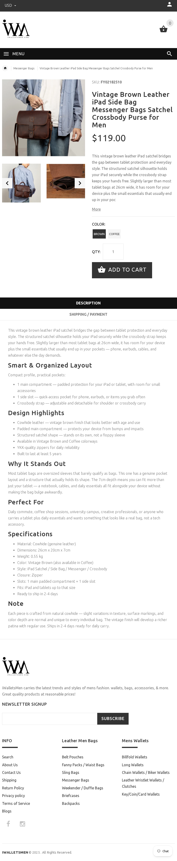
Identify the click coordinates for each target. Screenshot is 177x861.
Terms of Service (16, 803)
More (96, 209)
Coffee (114, 234)
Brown (99, 234)
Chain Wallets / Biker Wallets (146, 772)
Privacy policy (13, 796)
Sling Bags (70, 772)
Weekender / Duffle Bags (82, 788)
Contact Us (11, 772)
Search (7, 757)
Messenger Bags (23, 68)
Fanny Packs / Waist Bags (83, 765)
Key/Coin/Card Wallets (141, 794)
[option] (21, 183)
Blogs (7, 811)
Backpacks (71, 803)
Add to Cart (127, 270)
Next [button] (80, 183)
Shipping (9, 780)
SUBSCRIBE (112, 718)
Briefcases (70, 796)
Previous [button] (7, 183)
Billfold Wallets (134, 757)
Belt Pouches (72, 757)
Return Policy (13, 788)
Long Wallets (133, 765)
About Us (10, 765)
